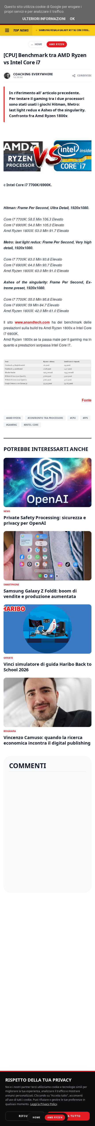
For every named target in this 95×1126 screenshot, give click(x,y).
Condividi (84, 75)
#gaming (11, 424)
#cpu (73, 417)
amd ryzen (56, 44)
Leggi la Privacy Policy (43, 1104)
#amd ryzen (13, 417)
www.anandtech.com (32, 322)
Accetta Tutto (68, 1116)
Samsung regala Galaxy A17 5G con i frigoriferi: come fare (65, 30)
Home (36, 44)
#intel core (31, 424)
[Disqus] (47, 832)
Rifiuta (25, 1116)
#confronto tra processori (45, 417)
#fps (85, 417)
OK (72, 19)
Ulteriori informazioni (43, 19)
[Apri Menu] (7, 30)
